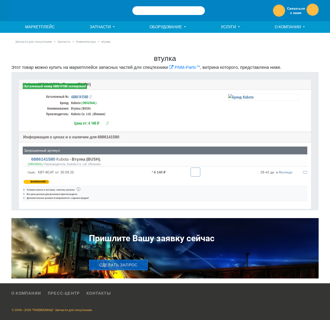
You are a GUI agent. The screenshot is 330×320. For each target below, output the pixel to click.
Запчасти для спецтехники (33, 41)
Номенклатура (86, 41)
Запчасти (63, 41)
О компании (26, 293)
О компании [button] (288, 27)
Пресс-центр (64, 293)
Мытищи (285, 172)
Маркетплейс (40, 27)
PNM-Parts (186, 67)
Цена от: (86, 123)
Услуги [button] (229, 27)
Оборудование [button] (166, 27)
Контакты (98, 293)
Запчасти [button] (101, 27)
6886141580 (80, 97)
